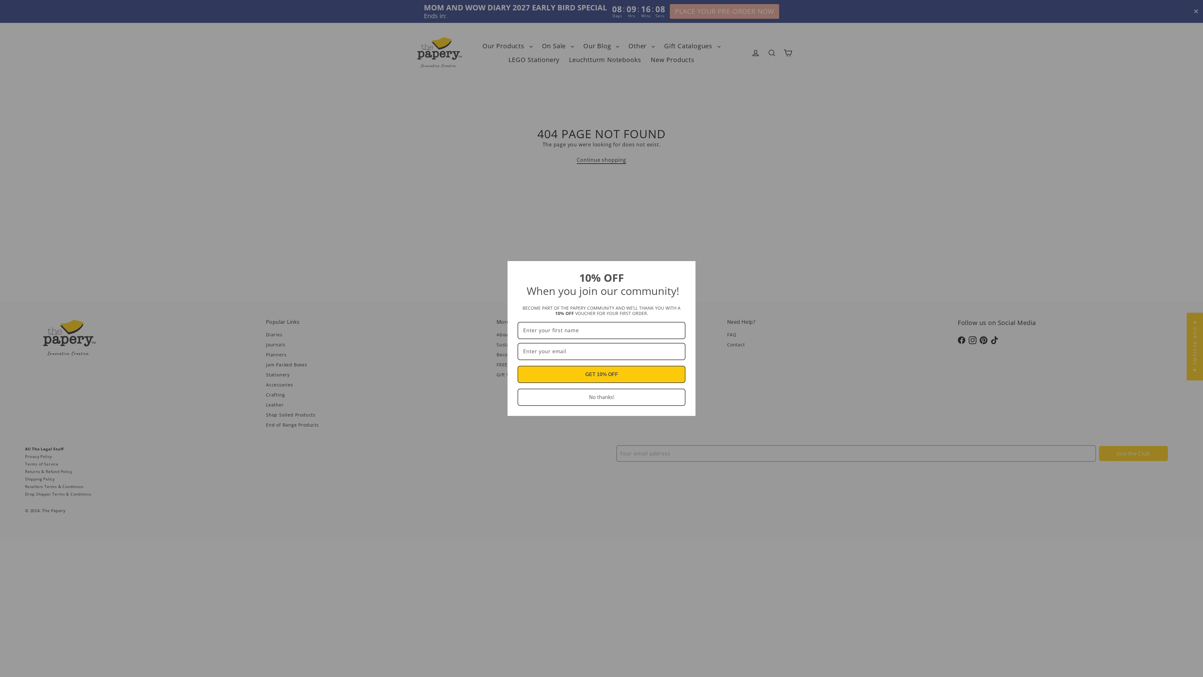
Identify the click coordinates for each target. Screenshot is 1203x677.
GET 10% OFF (601, 374)
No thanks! (601, 397)
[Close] (687, 268)
